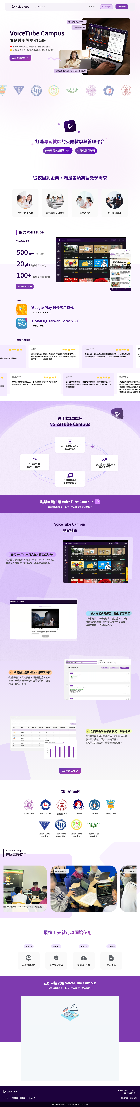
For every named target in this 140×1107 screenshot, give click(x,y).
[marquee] (70, 889)
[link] (24, 286)
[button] (93, 7)
